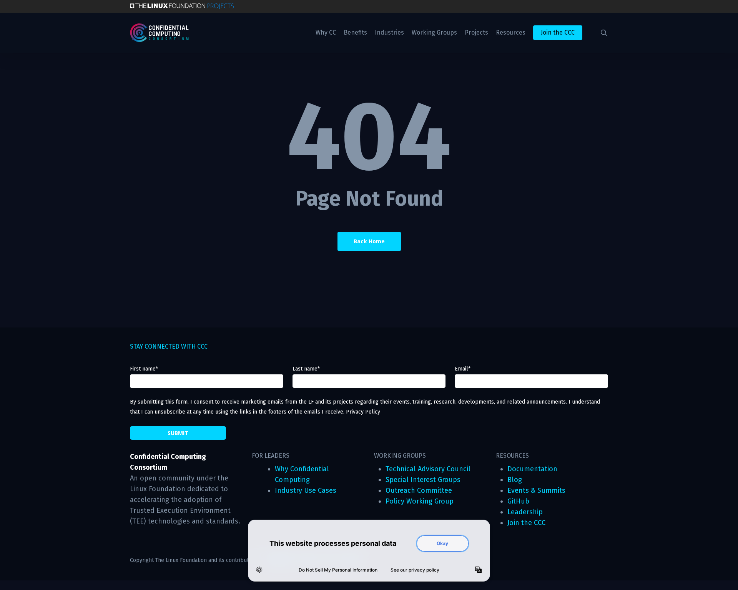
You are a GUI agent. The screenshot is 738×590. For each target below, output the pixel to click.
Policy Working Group (420, 501)
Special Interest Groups (423, 479)
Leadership (525, 512)
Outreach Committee (419, 490)
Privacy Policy (363, 412)
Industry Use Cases (305, 490)
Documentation (532, 469)
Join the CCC (526, 523)
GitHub (518, 501)
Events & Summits (536, 490)
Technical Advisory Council (428, 469)
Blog (514, 479)
